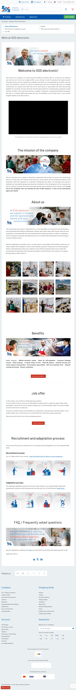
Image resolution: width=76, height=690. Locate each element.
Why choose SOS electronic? (8, 597)
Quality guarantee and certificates (9, 604)
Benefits (43, 26)
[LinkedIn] (28, 573)
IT (52, 639)
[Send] (73, 628)
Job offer (7, 31)
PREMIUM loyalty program (45, 606)
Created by (22, 684)
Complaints (41, 602)
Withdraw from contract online (46, 611)
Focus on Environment (7, 609)
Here (30, 550)
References (4, 602)
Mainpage (11, 21)
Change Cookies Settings (45, 613)
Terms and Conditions (44, 597)
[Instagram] (39, 573)
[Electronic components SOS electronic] (10, 9)
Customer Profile (5, 595)
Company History (5, 611)
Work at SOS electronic (11, 26)
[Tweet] (37, 560)
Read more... (61, 488)
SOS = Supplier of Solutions (8, 592)
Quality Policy (4, 606)
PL (46, 639)
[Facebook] (17, 573)
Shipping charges (43, 599)
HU (52, 635)
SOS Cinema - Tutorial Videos (8, 634)
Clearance (3, 632)
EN (58, 635)
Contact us (4, 599)
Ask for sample (69, 17)
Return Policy (42, 604)
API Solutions (4, 625)
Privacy (40, 609)
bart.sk (27, 684)
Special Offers (5, 629)
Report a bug (5, 687)
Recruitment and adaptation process (15, 29)
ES (57, 639)
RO (41, 639)
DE (63, 635)
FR (63, 639)
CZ (46, 635)
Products (41, 592)
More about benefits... (38, 376)
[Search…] (22, 9)
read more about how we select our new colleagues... (46, 456)
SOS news (4, 641)
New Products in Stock (7, 627)
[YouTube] (23, 573)
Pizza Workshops (5, 636)
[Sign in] (66, 10)
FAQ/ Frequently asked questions (50, 29)
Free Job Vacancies (38, 423)
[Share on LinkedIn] (41, 560)
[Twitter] (33, 573)
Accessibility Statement (7, 643)
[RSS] (44, 573)
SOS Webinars (4, 639)
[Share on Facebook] (34, 560)
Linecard (41, 595)
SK (41, 635)
